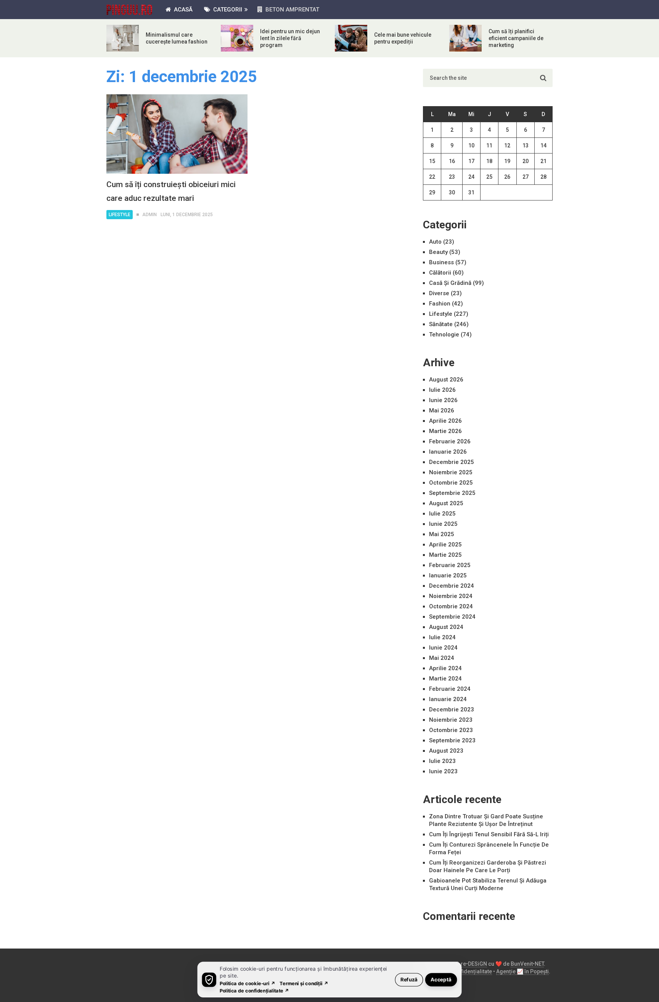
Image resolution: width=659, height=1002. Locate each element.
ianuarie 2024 (448, 699)
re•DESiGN (474, 964)
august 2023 (446, 750)
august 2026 (446, 379)
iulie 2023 (442, 761)
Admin (149, 214)
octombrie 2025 (451, 482)
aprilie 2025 (445, 544)
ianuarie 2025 (448, 575)
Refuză (409, 979)
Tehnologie (444, 334)
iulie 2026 (442, 389)
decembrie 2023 (451, 709)
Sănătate (441, 324)
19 (507, 161)
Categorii (227, 9)
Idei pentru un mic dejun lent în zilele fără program (290, 38)
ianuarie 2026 (448, 451)
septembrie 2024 (452, 616)
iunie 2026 (443, 400)
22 (432, 177)
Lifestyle (119, 214)
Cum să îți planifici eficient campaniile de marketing (516, 38)
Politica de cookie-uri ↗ (247, 983)
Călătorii (440, 272)
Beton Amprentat (291, 9)
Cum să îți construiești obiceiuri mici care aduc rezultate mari (171, 191)
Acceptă (441, 979)
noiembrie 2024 (451, 596)
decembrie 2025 (451, 462)
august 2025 (446, 503)
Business (441, 262)
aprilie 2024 (445, 668)
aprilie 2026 (445, 420)
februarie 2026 (450, 441)
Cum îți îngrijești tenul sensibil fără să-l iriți (489, 834)
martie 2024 (445, 678)
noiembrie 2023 (451, 719)
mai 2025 (441, 534)
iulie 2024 (442, 637)
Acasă (182, 9)
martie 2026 (445, 431)
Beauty (438, 252)
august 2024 (446, 627)
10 (471, 145)
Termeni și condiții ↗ (304, 983)
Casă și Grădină (450, 283)
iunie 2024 (443, 647)
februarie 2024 (450, 688)
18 (489, 161)
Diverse (439, 293)
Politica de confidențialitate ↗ (254, 990)
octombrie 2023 (451, 730)
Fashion (439, 303)
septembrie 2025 (452, 493)
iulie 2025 (442, 513)
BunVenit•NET (527, 964)
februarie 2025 (450, 565)
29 (432, 192)
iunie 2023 (443, 771)
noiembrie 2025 (451, 472)
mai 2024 (441, 658)
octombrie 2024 (451, 606)
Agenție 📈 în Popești (522, 971)
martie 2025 (445, 554)
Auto (435, 241)
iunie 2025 (443, 523)
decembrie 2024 (451, 585)
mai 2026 (441, 410)
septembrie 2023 (452, 740)
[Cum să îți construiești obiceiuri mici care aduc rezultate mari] (177, 134)
